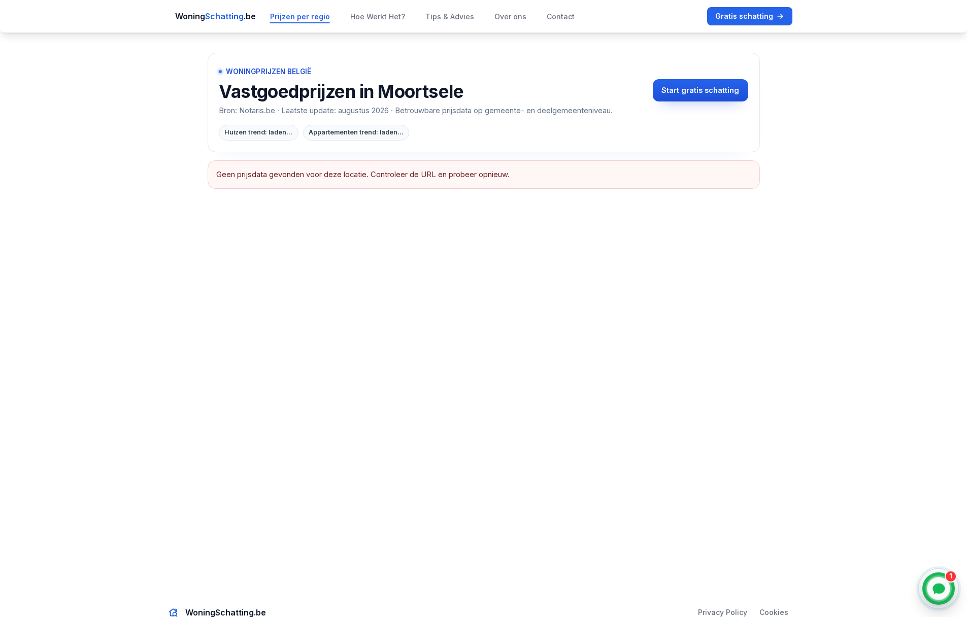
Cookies (773, 612)
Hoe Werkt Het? (377, 16)
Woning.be (215, 16)
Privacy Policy (722, 612)
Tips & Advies (449, 16)
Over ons (510, 16)
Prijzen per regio (300, 16)
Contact (561, 16)
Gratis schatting (744, 16)
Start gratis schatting (700, 90)
